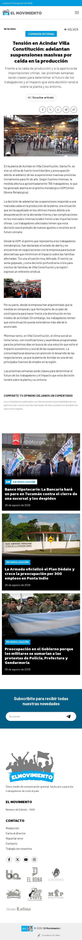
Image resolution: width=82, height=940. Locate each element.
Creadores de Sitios (51, 935)
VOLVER (72, 29)
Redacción (12, 828)
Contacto (11, 843)
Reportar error (14, 838)
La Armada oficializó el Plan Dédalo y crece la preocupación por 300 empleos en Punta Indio (40, 573)
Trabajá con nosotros (19, 848)
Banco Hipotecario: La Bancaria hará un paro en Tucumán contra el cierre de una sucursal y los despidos (41, 493)
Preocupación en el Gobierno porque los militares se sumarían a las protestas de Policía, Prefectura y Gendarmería (39, 655)
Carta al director (16, 833)
